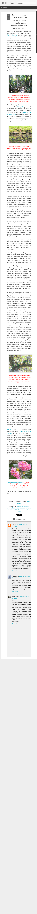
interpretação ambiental (20, 508)
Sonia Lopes (15, 596)
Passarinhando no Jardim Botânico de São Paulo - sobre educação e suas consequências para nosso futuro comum (19, 22)
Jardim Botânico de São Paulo (19, 509)
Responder (15, 571)
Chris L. (14, 524)
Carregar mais (19, 655)
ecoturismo (20, 506)
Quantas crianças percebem (16, 482)
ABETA (9, 430)
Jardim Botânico (12, 35)
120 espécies (20, 107)
